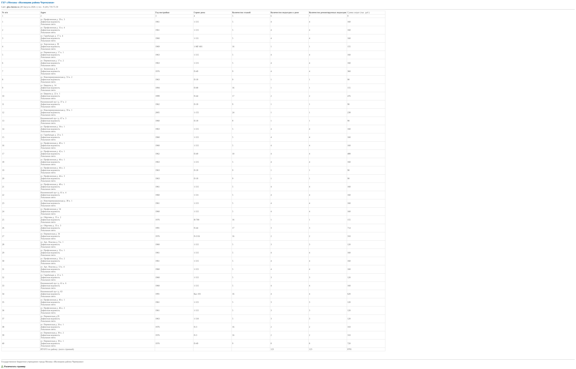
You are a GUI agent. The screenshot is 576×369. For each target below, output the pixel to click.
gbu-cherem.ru (13, 7)
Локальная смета (48, 24)
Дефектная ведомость (50, 22)
